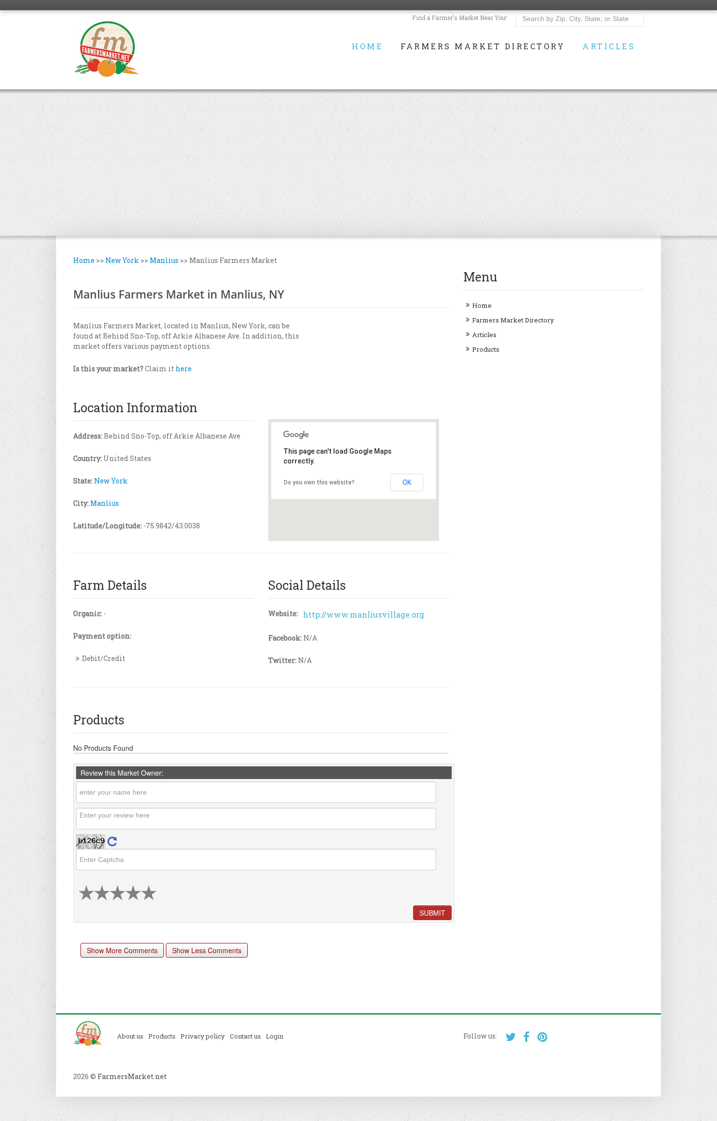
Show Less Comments (206, 950)
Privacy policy (202, 1036)
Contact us (245, 1036)
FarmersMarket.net (132, 1076)
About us (130, 1036)
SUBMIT (432, 913)
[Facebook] (526, 1037)
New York (122, 260)
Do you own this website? (319, 482)
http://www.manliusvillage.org (363, 614)
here (184, 368)
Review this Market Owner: (121, 773)
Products (485, 349)
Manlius (164, 260)
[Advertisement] (358, 162)
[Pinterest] (543, 1037)
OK (406, 482)
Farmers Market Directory (482, 46)
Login (274, 1036)
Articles (608, 46)
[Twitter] (510, 1037)
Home (367, 46)
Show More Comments (122, 950)
